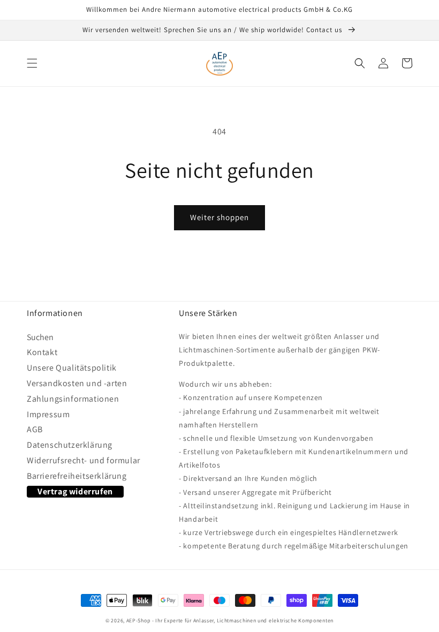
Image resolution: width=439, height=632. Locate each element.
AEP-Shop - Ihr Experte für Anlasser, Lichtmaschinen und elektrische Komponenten (230, 620)
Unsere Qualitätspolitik (72, 367)
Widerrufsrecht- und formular (83, 460)
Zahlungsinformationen (73, 398)
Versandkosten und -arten (77, 383)
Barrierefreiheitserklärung (77, 475)
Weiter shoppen (219, 217)
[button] (32, 63)
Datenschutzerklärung (69, 444)
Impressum (48, 414)
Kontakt (42, 352)
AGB (35, 429)
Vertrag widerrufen (75, 491)
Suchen (40, 339)
